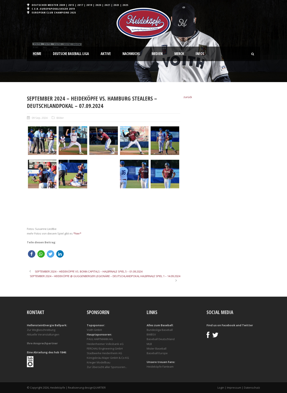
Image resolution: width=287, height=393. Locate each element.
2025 (125, 5)
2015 (71, 5)
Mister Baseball (156, 348)
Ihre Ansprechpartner (42, 343)
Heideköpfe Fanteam (160, 366)
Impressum (234, 387)
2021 (107, 5)
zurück (187, 97)
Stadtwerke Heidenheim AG (104, 353)
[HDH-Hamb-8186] (134, 207)
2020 (98, 5)
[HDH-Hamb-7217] (42, 140)
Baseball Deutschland (161, 339)
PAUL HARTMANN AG (100, 339)
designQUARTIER (95, 387)
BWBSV (151, 334)
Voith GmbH (94, 330)
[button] (31, 254)
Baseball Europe (157, 353)
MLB (149, 344)
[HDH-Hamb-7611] (42, 174)
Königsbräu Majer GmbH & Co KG (108, 358)
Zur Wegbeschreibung (41, 330)
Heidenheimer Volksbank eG (105, 344)
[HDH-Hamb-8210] (165, 207)
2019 (89, 5)
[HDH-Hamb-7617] (73, 174)
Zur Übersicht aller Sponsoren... (107, 367)
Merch (179, 53)
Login (220, 387)
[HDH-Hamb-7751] (165, 174)
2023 (116, 5)
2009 (62, 5)
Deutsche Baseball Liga (71, 53)
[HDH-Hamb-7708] (134, 174)
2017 (80, 5)
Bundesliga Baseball (160, 330)
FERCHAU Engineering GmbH (105, 348)
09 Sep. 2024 (39, 118)
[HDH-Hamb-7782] (73, 207)
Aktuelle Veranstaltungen (43, 334)
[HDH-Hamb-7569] (165, 140)
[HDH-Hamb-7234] (73, 140)
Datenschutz (252, 387)
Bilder (60, 118)
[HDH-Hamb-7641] (103, 174)
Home (37, 53)
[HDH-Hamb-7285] (103, 140)
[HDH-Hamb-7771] (42, 207)
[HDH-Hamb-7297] (134, 140)
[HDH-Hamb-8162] (103, 207)
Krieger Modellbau (98, 362)
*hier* (77, 233)
